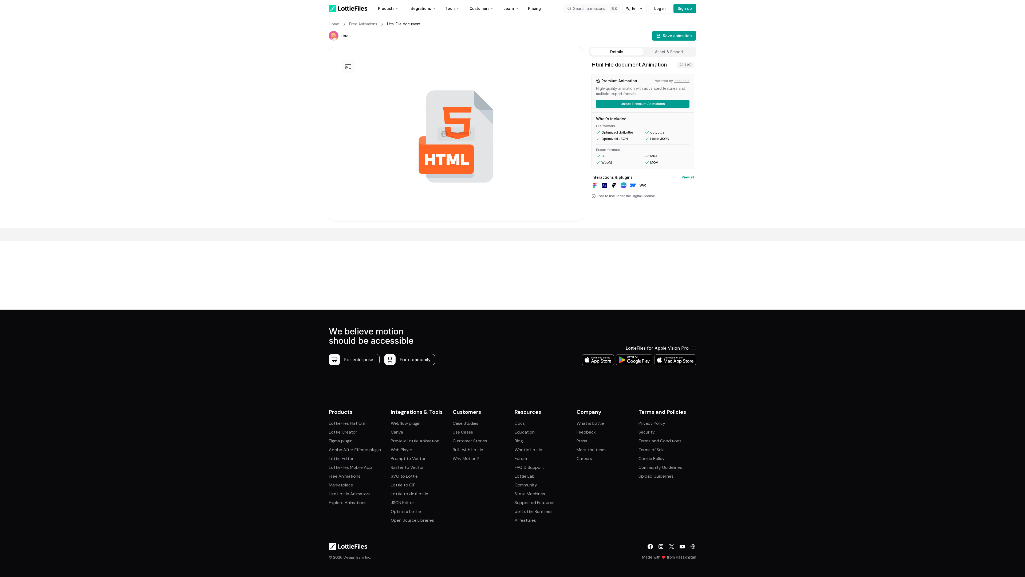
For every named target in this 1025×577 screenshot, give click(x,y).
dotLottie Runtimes (534, 511)
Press (582, 441)
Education (525, 432)
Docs (520, 423)
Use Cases (463, 432)
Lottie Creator (343, 432)
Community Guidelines (660, 467)
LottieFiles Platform (347, 423)
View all (688, 177)
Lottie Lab (525, 476)
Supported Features (534, 502)
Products (386, 8)
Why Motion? (466, 458)
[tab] (616, 52)
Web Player (401, 450)
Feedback (586, 432)
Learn (508, 8)
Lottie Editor (341, 458)
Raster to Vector (407, 467)
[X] (671, 546)
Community (526, 485)
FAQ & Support (529, 467)
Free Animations (344, 476)
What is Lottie (528, 450)
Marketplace (341, 485)
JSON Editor (402, 502)
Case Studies (465, 423)
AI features (525, 520)
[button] (333, 36)
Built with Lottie (468, 450)
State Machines (530, 494)
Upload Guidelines (655, 476)
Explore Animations (347, 502)
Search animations (589, 8)
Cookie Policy (651, 458)
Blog (519, 441)
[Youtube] (682, 546)
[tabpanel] (642, 143)
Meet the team (591, 450)
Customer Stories (470, 441)
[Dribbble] (693, 546)
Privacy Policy (651, 423)
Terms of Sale (651, 450)
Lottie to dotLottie (409, 494)
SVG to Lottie (404, 476)
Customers (480, 8)
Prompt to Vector (408, 458)
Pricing (534, 8)
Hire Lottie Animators (349, 494)
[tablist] (642, 52)
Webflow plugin (405, 423)
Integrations (419, 8)
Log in (660, 8)
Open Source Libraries (412, 520)
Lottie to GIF (403, 485)
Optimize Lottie (406, 511)
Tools (450, 8)
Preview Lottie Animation (415, 441)
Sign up (685, 8)
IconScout (681, 81)
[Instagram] (661, 546)
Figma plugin (341, 441)
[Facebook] (650, 546)
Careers (584, 458)
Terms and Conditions (659, 441)
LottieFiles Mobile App (350, 467)
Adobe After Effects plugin (355, 450)
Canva (397, 432)
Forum (521, 458)
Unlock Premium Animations (643, 104)
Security (646, 432)
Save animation (677, 35)
